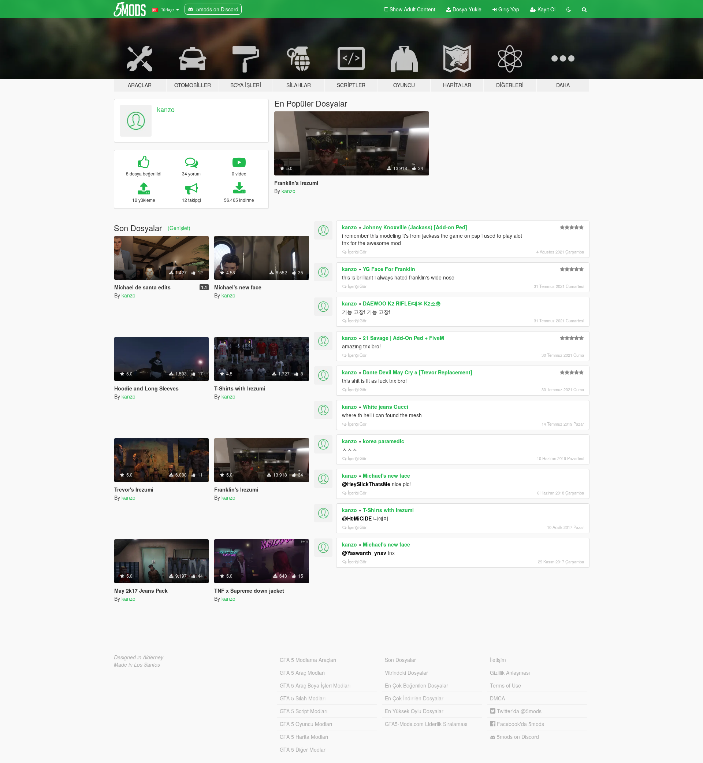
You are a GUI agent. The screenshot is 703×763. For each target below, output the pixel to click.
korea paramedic (383, 441)
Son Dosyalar (400, 659)
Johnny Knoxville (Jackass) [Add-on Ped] (415, 227)
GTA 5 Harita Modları (304, 736)
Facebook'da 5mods (519, 723)
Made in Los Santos (137, 664)
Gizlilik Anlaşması (510, 672)
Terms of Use (505, 685)
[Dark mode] (568, 9)
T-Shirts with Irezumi (388, 510)
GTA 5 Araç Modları (302, 672)
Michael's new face (386, 475)
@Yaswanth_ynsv (364, 552)
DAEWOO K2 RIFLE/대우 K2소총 (402, 303)
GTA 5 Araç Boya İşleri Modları (315, 685)
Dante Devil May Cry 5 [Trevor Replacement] (417, 372)
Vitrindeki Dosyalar (406, 672)
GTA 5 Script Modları (303, 711)
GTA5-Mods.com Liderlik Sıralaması (426, 723)
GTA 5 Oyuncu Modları (306, 723)
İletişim (498, 659)
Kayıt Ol (545, 9)
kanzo (166, 109)
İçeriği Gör (357, 252)
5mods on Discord (517, 736)
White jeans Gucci (385, 406)
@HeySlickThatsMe (366, 484)
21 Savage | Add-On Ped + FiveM (403, 337)
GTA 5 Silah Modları (303, 698)
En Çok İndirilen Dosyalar (414, 698)
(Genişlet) (179, 228)
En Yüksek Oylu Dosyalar (414, 711)
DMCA (497, 698)
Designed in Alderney (138, 657)
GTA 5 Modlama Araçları (308, 659)
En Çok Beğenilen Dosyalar (416, 685)
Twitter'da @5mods (518, 711)
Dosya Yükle (466, 9)
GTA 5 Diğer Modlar (303, 749)
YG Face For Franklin (389, 269)
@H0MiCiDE (357, 518)
